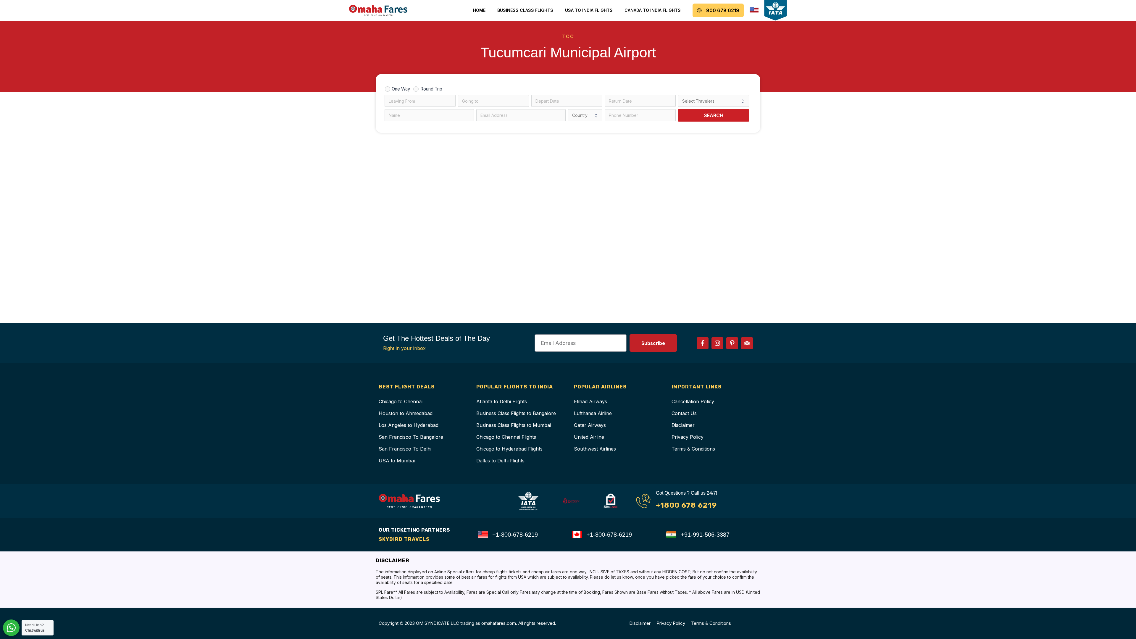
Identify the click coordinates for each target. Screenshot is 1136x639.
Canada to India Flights (653, 10)
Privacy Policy (687, 437)
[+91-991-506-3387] (671, 535)
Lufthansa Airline (593, 413)
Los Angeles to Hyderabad (408, 425)
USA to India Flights (589, 10)
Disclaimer (683, 425)
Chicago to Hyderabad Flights (509, 449)
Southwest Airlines (595, 449)
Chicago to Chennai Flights (506, 437)
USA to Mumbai (397, 461)
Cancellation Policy (693, 401)
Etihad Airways (590, 401)
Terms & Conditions (693, 449)
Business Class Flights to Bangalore (516, 413)
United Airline (589, 437)
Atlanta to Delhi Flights (501, 401)
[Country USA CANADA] (585, 115)
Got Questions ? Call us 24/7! (686, 493)
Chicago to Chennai (400, 401)
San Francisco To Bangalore (411, 437)
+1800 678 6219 (686, 505)
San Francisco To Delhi (405, 449)
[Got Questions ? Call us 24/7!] (643, 501)
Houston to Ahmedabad (406, 413)
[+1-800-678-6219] (483, 535)
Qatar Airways (590, 425)
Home (479, 10)
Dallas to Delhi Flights (500, 461)
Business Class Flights (525, 10)
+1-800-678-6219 (515, 534)
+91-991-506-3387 (705, 534)
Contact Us (684, 413)
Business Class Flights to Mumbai (513, 425)
